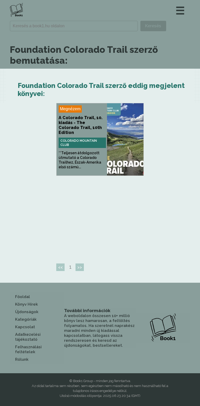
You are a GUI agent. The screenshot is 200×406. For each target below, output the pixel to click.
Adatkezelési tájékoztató (28, 337)
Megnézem (70, 109)
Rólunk (21, 359)
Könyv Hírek (26, 304)
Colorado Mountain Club (78, 143)
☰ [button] (180, 10)
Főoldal (22, 296)
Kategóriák (25, 319)
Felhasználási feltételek (28, 349)
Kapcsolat (25, 327)
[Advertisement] (100, 217)
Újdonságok (26, 312)
